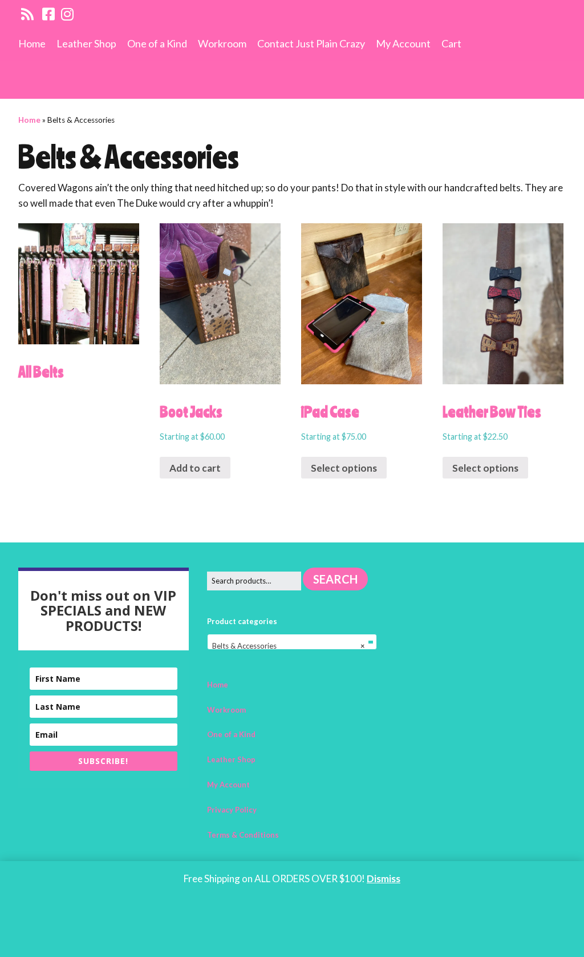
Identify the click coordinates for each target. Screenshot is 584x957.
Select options (344, 468)
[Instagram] (67, 13)
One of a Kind (157, 43)
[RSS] (28, 13)
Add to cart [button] (195, 468)
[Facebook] (48, 13)
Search (335, 579)
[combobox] (292, 642)
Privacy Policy (232, 809)
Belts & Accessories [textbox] (289, 645)
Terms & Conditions (243, 834)
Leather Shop (86, 43)
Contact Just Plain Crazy (311, 43)
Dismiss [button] (383, 878)
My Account (403, 43)
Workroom (222, 43)
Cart (451, 43)
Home (32, 43)
